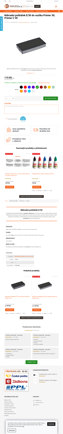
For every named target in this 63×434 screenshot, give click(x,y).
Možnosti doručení (44, 83)
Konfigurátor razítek (9, 404)
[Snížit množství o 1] (10, 98)
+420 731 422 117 (39, 402)
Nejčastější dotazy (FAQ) (10, 413)
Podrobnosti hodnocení (24, 22)
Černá (33, 190)
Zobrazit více (31, 362)
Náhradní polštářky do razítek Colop (24, 256)
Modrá (45, 190)
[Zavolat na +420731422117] (6, 1)
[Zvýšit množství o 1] (13, 98)
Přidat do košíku (51, 98)
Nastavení (12, 430)
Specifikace (9, 187)
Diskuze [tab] (28, 201)
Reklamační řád (7, 410)
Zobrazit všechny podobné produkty (31, 317)
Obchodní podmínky (9, 406)
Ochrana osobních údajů (9, 408)
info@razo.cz (38, 400)
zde (23, 426)
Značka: (34, 22)
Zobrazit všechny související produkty (31, 196)
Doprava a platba (8, 402)
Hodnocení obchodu (31, 327)
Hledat (37, 6)
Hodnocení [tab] (22, 201)
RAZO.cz (37, 405)
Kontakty (6, 415)
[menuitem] (8, 11)
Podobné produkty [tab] (13, 201)
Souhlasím (51, 424)
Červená (39, 190)
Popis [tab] (6, 201)
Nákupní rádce (30, 1)
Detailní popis (30, 73)
